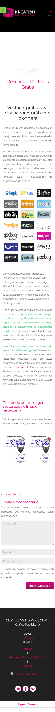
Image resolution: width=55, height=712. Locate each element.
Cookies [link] (27, 665)
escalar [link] (20, 367)
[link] (3, 10)
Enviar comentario (39, 585)
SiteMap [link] (27, 648)
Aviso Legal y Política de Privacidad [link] (27, 657)
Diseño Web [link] (27, 637)
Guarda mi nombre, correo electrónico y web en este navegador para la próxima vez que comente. (27, 573)
